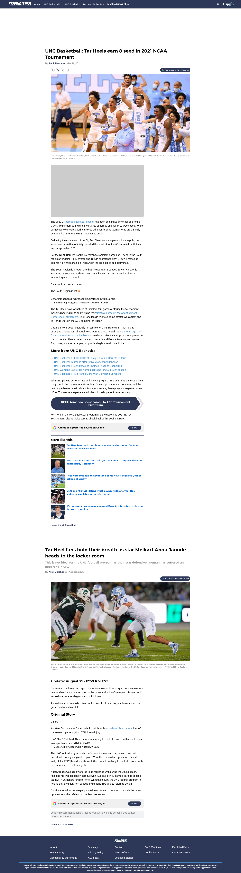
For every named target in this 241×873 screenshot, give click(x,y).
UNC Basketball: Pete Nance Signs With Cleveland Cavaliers (87, 373)
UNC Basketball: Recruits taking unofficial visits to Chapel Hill (88, 365)
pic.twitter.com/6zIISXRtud (100, 298)
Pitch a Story (57, 852)
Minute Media (36, 865)
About (37, 4)
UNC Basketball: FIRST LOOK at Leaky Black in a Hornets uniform (90, 358)
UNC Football (66, 824)
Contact (119, 847)
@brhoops (78, 298)
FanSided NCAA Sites (118, 4)
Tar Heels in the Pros (93, 4)
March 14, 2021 (100, 302)
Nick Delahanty (58, 572)
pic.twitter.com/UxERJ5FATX (73, 743)
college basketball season (79, 221)
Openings (93, 847)
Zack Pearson (57, 63)
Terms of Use (122, 852)
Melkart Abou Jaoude (120, 728)
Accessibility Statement (63, 857)
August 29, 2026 (90, 746)
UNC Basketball (68, 525)
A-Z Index (93, 857)
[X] (218, 4)
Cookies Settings (124, 857)
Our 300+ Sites (153, 847)
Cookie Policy (152, 852)
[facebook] (223, 4)
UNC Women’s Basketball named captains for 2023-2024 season (90, 369)
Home (54, 525)
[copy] (68, 70)
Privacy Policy (95, 852)
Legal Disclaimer (181, 852)
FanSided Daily (180, 847)
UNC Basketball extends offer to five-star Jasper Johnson (86, 361)
